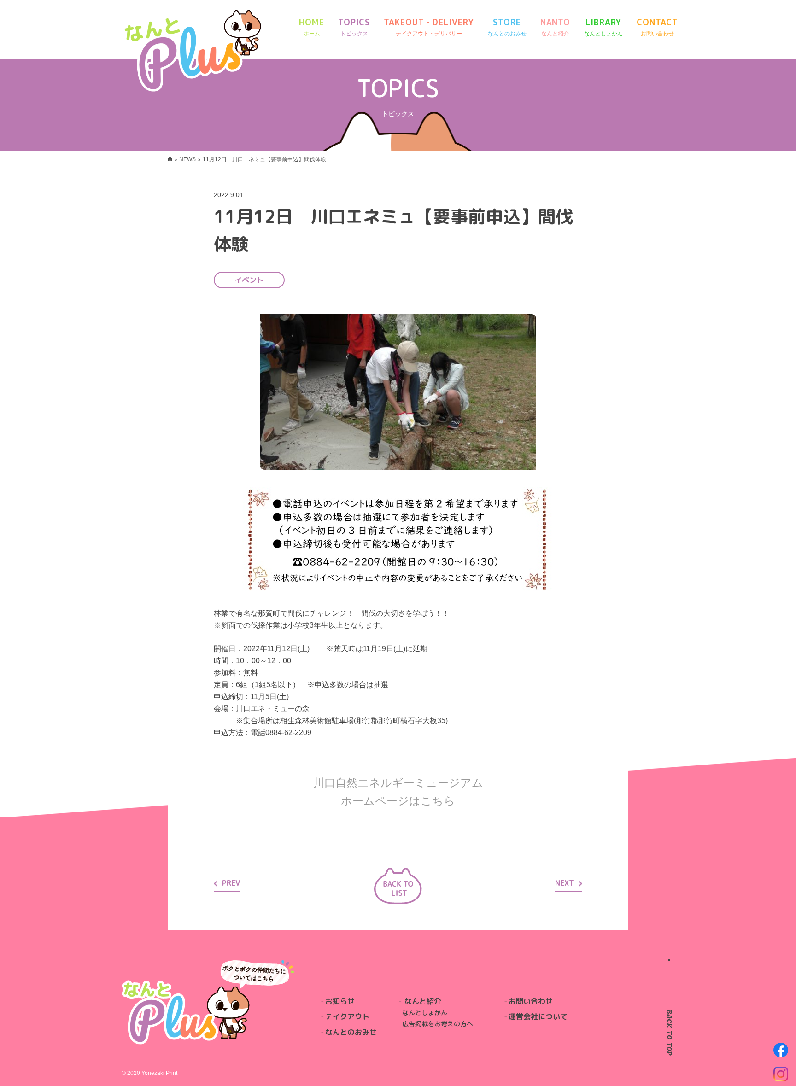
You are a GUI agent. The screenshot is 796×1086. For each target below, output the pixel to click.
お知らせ (340, 1001)
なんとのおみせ (351, 1032)
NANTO (555, 27)
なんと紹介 (422, 1001)
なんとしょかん (424, 1012)
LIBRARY (603, 27)
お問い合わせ (531, 1001)
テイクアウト (347, 1016)
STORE (507, 27)
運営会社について (538, 1016)
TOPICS (354, 27)
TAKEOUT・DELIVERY (429, 27)
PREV (231, 883)
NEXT (564, 883)
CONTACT (657, 27)
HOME (311, 27)
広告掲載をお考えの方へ (437, 1023)
